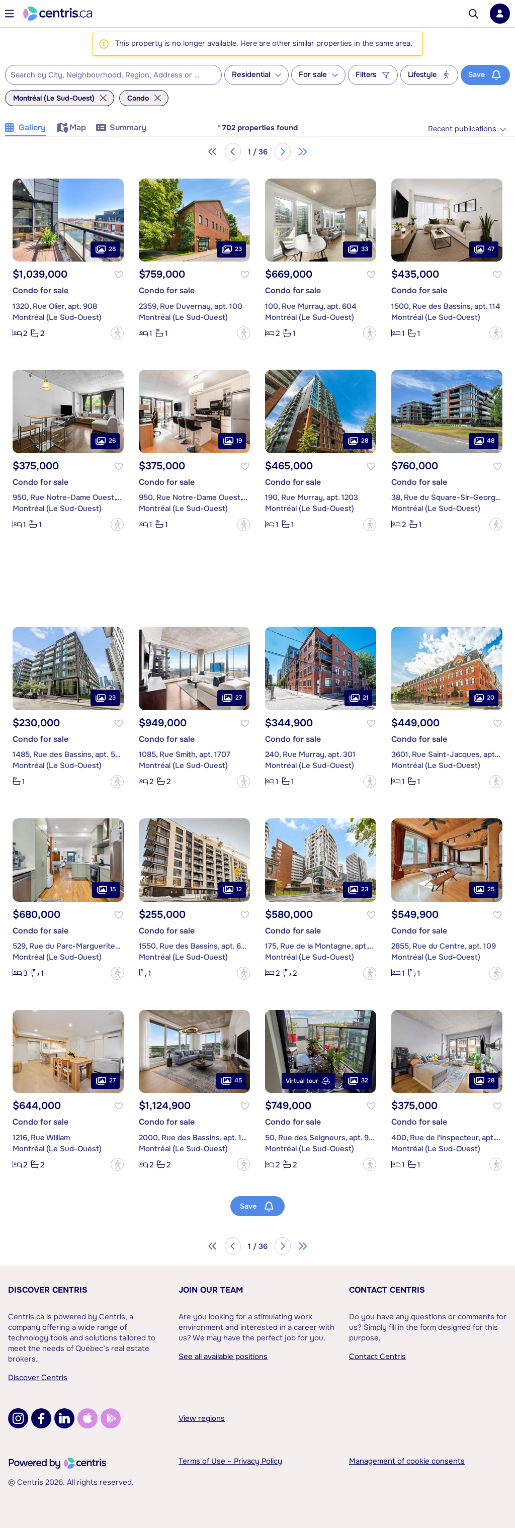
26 (112, 441)
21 (365, 698)
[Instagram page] (18, 1418)
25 (490, 889)
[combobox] (113, 75)
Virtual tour (302, 1081)
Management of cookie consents (407, 1461)
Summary (128, 127)
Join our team (211, 1290)
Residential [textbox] (251, 74)
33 (364, 249)
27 (238, 698)
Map (77, 127)
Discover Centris (48, 1290)
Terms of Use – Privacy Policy (230, 1461)
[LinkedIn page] (64, 1418)
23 (238, 249)
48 (490, 441)
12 (239, 889)
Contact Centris (387, 1290)
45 (238, 1080)
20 (490, 698)
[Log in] (500, 14)
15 (113, 889)
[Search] (473, 14)
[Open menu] (9, 14)
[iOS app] (87, 1418)
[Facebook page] (41, 1418)
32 (364, 1080)
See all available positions (223, 1356)
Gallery (32, 127)
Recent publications (462, 129)
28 (112, 249)
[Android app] (111, 1418)
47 (490, 249)
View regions (202, 1418)
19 (239, 441)
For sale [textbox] (313, 74)
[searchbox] (107, 75)
